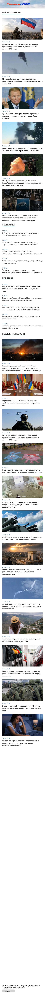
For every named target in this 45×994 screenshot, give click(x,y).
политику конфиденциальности (13, 987)
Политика (7, 278)
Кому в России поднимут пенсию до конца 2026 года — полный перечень (22, 261)
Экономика (8, 225)
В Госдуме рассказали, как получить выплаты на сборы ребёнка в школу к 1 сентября (20, 233)
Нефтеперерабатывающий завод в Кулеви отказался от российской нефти (22, 326)
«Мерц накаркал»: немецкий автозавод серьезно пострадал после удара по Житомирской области (21, 308)
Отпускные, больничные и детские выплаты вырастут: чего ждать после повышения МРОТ (19, 242)
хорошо (8, 991)
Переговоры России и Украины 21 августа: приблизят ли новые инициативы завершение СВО (22, 298)
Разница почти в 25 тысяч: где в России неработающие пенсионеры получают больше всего (22, 252)
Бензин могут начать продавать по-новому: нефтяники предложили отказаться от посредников (22, 270)
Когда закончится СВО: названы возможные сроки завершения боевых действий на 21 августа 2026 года (21, 288)
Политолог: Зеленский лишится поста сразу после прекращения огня (21, 317)
